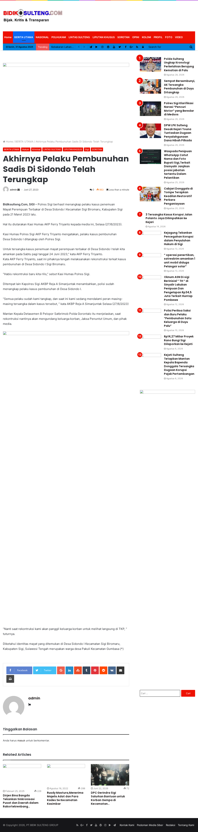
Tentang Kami (186, 825)
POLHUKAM (58, 37)
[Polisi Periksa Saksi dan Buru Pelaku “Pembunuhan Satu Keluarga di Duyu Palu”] (150, 316)
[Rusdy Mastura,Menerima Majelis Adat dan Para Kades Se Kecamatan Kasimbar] (66, 775)
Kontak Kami (127, 825)
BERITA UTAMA (23, 37)
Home (8, 37)
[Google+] (131, 47)
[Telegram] (91, 47)
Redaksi (170, 825)
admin (13, 189)
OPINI (135, 37)
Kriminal (36, 149)
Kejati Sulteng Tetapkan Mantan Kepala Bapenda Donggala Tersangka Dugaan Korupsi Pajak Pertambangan (179, 364)
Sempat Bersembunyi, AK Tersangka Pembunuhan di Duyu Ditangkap (179, 86)
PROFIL (158, 37)
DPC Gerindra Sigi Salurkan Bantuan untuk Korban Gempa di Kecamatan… (108, 798)
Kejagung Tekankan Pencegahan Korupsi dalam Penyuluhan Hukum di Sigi (178, 238)
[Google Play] (96, 47)
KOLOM (146, 37)
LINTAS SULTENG (79, 37)
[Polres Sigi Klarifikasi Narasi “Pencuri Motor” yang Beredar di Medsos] (150, 108)
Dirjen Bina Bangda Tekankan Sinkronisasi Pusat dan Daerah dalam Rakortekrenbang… (20, 800)
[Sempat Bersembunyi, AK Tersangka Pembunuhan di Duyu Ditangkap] (150, 86)
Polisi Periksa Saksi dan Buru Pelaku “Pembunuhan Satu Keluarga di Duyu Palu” (177, 318)
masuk (21, 740)
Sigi (87, 149)
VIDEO (179, 37)
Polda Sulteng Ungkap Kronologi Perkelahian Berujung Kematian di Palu (179, 64)
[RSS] (137, 47)
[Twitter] (120, 47)
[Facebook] (125, 47)
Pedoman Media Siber (150, 825)
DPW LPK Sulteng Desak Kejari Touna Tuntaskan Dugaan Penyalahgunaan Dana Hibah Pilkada (178, 132)
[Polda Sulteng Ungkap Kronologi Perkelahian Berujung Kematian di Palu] (150, 64)
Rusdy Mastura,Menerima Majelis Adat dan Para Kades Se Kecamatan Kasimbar (65, 798)
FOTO (168, 37)
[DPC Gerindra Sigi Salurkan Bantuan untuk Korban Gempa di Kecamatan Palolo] (110, 775)
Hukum (25, 149)
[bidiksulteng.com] (33, 15)
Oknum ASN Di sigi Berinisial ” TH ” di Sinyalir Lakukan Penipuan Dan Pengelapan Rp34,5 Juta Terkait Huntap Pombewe (178, 288)
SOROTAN (123, 37)
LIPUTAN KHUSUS (104, 37)
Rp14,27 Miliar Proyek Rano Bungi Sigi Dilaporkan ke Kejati (179, 340)
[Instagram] (102, 47)
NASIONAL (42, 37)
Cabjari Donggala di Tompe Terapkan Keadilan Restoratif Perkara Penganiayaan (178, 196)
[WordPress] (108, 47)
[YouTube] (114, 47)
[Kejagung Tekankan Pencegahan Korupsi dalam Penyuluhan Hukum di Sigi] (150, 238)
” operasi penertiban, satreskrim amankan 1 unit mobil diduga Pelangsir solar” (179, 260)
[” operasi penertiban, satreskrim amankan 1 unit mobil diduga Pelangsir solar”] (150, 260)
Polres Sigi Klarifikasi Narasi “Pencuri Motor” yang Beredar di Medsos (179, 109)
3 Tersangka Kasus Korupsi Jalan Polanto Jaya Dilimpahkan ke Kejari (169, 218)
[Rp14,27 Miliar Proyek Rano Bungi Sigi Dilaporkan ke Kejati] (150, 342)
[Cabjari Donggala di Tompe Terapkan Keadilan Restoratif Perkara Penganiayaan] (150, 194)
